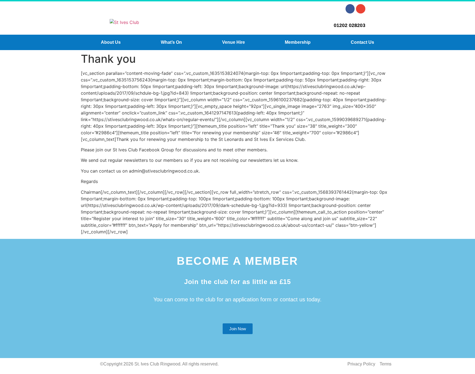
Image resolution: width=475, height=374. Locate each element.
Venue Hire (233, 42)
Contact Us (362, 42)
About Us (111, 42)
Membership (298, 42)
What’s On (171, 42)
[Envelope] (360, 8)
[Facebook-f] (350, 8)
